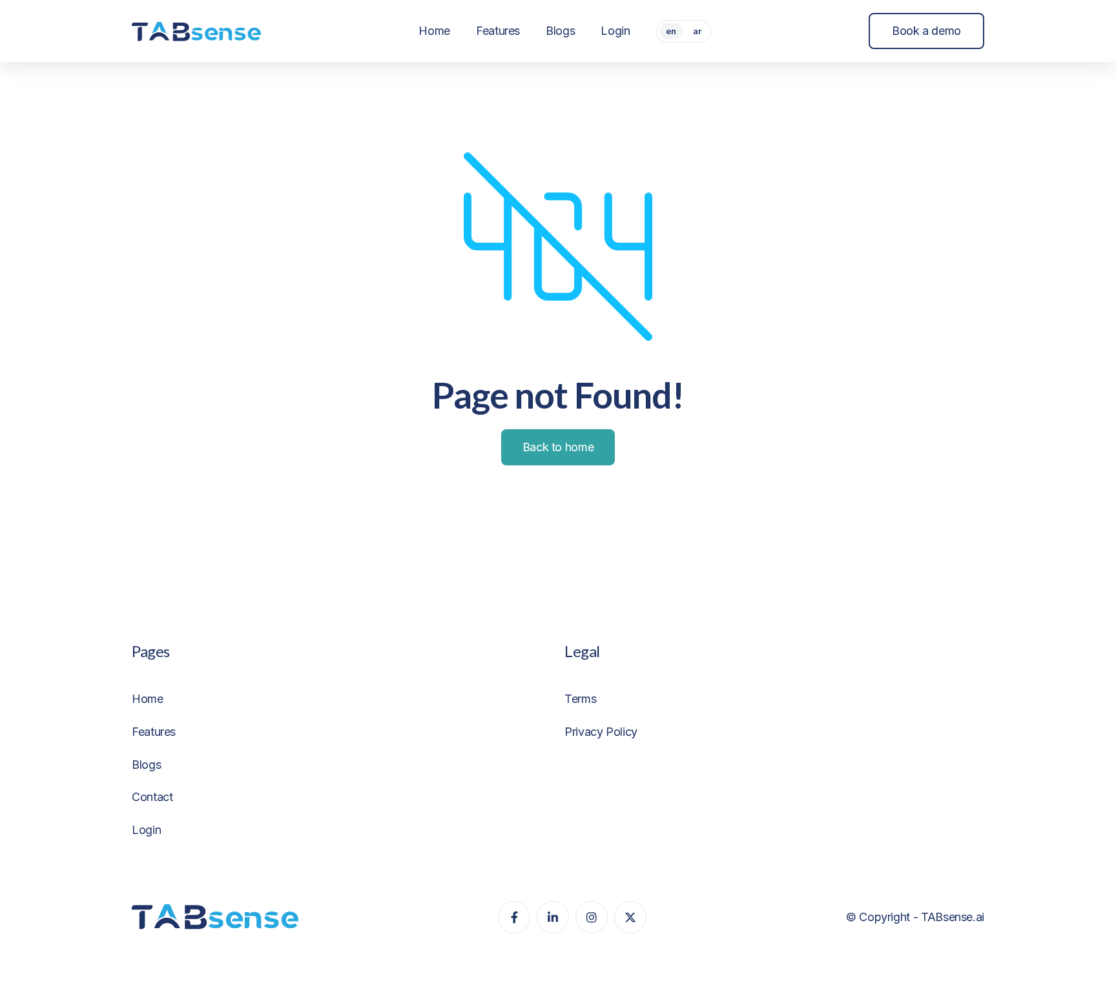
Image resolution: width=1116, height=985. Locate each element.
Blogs (146, 764)
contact (152, 797)
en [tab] (671, 31)
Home (147, 699)
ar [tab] (697, 31)
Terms (580, 699)
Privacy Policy (600, 731)
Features (154, 731)
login (146, 830)
